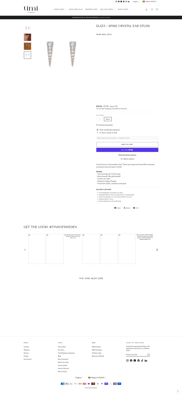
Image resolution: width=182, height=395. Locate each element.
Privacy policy (62, 365)
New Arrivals (76, 9)
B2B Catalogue (97, 350)
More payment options (127, 155)
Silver (108, 119)
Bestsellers (91, 9)
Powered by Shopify (91, 387)
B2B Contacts (96, 347)
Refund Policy (62, 371)
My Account (28, 359)
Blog (59, 356)
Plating (100, 115)
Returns (26, 353)
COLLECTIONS (106, 9)
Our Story (61, 350)
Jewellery (59, 9)
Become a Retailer (98, 356)
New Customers (63, 359)
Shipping (108, 108)
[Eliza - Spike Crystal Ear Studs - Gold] (97, 99)
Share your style (63, 362)
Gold (100, 119)
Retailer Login (96, 353)
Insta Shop (123, 9)
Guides (26, 356)
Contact (26, 347)
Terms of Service (63, 368)
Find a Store (62, 347)
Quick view (39, 314)
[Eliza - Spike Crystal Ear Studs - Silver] (100, 99)
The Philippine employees (66, 353)
